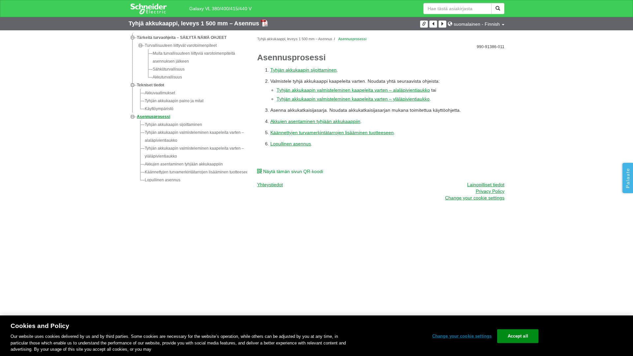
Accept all (518, 336)
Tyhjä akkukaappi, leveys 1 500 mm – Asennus (195, 23)
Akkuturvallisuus (167, 77)
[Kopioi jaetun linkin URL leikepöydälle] (424, 24)
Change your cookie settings (462, 336)
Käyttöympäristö (159, 108)
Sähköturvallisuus (169, 69)
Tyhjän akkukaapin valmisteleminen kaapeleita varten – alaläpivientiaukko (194, 136)
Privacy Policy (490, 191)
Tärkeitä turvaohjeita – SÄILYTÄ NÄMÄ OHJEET (181, 37)
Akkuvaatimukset (160, 93)
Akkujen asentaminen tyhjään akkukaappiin (184, 164)
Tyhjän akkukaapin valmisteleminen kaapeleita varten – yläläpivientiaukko (194, 152)
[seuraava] (442, 24)
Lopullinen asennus (162, 180)
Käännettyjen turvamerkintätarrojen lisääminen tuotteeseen (198, 172)
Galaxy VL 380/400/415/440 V (220, 8)
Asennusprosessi (153, 116)
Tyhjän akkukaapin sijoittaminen (173, 124)
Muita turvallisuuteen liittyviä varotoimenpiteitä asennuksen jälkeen (194, 57)
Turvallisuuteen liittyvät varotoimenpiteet (181, 45)
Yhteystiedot (270, 184)
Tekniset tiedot (150, 85)
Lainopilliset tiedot (485, 184)
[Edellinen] (433, 24)
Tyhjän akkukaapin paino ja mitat (174, 101)
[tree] (188, 109)
